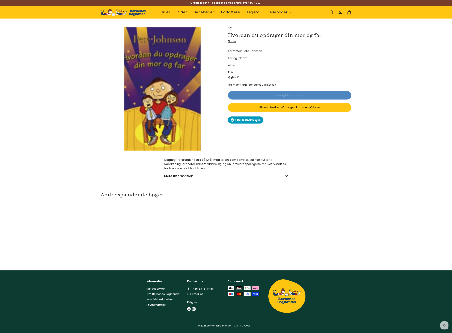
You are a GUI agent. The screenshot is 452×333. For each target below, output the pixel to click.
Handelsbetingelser (160, 299)
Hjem (231, 27)
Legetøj (253, 12)
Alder (182, 12)
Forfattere (230, 12)
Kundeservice (156, 288)
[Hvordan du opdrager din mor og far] (120, 231)
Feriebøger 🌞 (280, 12)
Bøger (164, 12)
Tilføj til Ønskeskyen (248, 120)
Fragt (245, 84)
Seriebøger (204, 12)
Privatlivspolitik (156, 305)
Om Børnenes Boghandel (163, 294)
